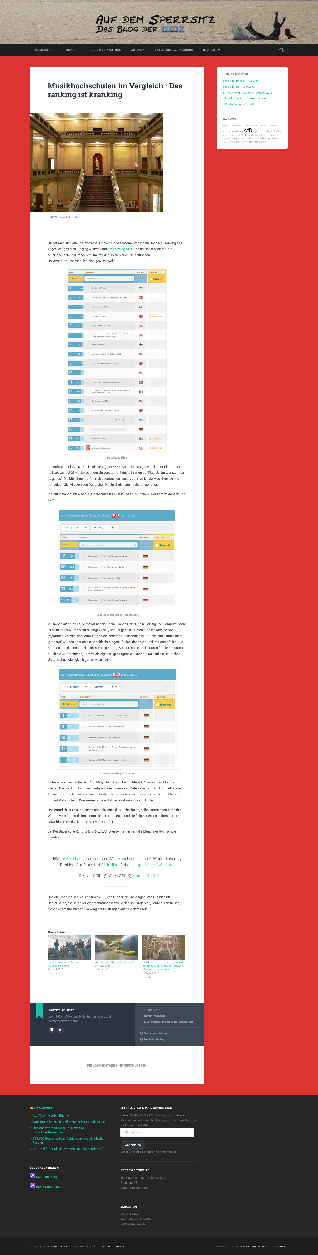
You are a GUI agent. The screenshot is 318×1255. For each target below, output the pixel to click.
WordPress (116, 1246)
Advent (275, 138)
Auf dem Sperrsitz (53, 1246)
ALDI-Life (276, 131)
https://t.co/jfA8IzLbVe (154, 865)
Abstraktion (264, 138)
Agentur (257, 131)
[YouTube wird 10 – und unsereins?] (116, 947)
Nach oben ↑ (279, 1246)
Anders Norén (256, 1246)
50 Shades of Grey (250, 135)
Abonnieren (133, 1145)
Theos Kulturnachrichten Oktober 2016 (248, 92)
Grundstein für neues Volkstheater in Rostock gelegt (69, 1122)
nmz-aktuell (43, 1108)
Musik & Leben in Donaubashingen (246, 98)
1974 (225, 141)
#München (72, 858)
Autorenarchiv (52, 1030)
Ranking (172, 1021)
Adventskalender (231, 135)
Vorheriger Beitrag (155, 1033)
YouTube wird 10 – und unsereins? (114, 962)
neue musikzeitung (105, 49)
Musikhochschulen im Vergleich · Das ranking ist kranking (115, 90)
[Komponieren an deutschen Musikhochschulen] (69, 947)
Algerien (266, 131)
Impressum (211, 49)
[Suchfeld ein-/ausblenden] (281, 50)
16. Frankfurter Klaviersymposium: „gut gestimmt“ (68, 1149)
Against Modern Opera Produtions (239, 125)
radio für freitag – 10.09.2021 (243, 81)
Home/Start (44, 49)
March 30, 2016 (145, 875)
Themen (70, 49)
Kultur (147, 1016)
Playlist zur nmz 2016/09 (240, 104)
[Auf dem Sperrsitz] (159, 22)
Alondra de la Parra (247, 138)
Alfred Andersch (236, 141)
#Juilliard (111, 865)
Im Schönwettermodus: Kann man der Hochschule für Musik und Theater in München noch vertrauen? (163, 966)
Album (225, 131)
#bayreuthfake (260, 141)
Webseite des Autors (60, 1030)
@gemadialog (229, 138)
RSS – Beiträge (46, 1177)
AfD (247, 130)
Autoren (138, 49)
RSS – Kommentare (49, 1186)
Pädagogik (159, 1016)
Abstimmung (267, 135)
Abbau (249, 141)
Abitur (273, 125)
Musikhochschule (155, 1021)
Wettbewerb (186, 1021)
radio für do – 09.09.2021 (240, 86)
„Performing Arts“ (120, 249)
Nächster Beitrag (154, 1039)
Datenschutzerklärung (174, 49)
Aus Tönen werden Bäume (51, 1115)
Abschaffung (236, 131)
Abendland (263, 125)
